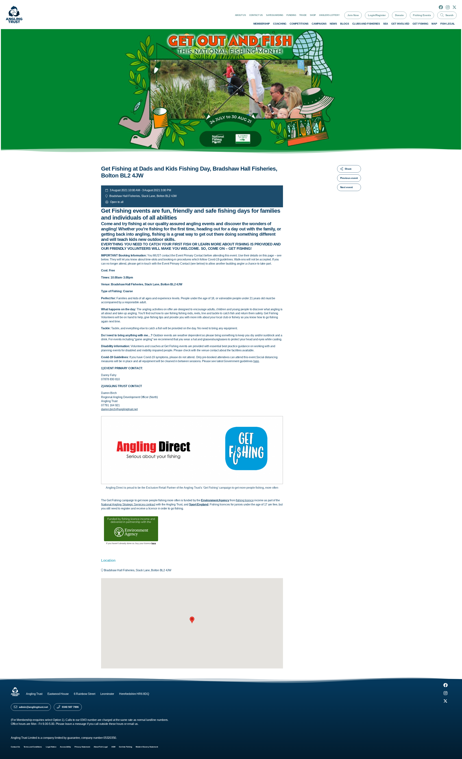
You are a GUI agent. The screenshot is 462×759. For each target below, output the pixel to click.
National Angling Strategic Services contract (128, 504)
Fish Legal (447, 23)
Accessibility (65, 747)
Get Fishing (420, 23)
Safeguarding (274, 15)
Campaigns (319, 23)
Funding (291, 15)
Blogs (344, 23)
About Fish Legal (101, 747)
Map (434, 23)
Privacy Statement (82, 747)
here (256, 361)
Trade (303, 15)
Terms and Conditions (33, 747)
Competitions (299, 23)
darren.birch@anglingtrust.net (119, 409)
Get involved (400, 23)
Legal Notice (51, 747)
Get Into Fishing (125, 747)
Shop (313, 15)
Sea (385, 23)
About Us (240, 15)
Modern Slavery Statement (147, 747)
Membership (261, 23)
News (333, 23)
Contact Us (256, 15)
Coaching (279, 23)
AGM (113, 747)
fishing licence (245, 500)
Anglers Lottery (329, 15)
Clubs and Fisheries (366, 23)
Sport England (198, 504)
